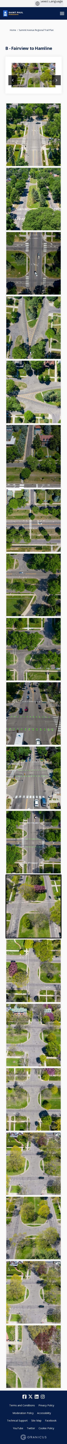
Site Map (36, 1420)
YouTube (18, 1428)
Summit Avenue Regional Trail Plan (36, 30)
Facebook (50, 1420)
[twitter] (30, 1397)
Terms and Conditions (22, 1405)
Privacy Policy (46, 1405)
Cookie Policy (46, 1428)
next (56, 80)
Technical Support (17, 1420)
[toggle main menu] (62, 13)
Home (13, 30)
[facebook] (24, 1397)
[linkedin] (36, 1397)
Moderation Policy (23, 1413)
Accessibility (44, 1413)
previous (12, 80)
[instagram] (43, 1397)
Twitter (31, 1428)
